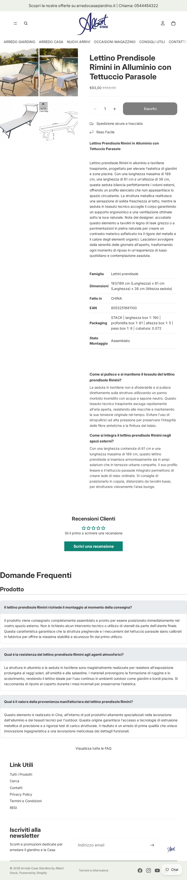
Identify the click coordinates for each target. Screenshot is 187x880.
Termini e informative (93, 870)
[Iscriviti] (152, 845)
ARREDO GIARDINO (19, 42)
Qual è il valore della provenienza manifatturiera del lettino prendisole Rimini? (68, 702)
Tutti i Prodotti (21, 774)
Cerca (14, 781)
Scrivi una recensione (94, 546)
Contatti (16, 788)
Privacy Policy (21, 794)
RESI (13, 808)
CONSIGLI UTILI (152, 42)
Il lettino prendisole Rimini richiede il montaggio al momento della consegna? (68, 607)
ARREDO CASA (51, 42)
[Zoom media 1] (19, 72)
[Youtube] (157, 870)
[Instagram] (148, 870)
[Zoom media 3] (19, 121)
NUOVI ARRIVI (78, 42)
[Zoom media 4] (58, 121)
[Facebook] (140, 870)
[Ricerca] (25, 23)
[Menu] (15, 23)
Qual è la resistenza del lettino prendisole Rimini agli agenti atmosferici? (64, 654)
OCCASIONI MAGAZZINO (115, 42)
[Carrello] (173, 23)
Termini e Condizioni (26, 801)
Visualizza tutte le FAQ (93, 748)
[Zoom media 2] (58, 72)
